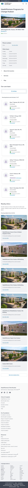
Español (2, 465)
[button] (25, 1)
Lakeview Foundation (5, 420)
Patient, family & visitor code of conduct (9, 446)
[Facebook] (4, 392)
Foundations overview (5, 414)
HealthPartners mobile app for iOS (8, 456)
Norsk (21, 476)
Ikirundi (21, 474)
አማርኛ (11, 469)
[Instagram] (7, 392)
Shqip (11, 478)
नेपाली (20, 469)
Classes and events (5, 438)
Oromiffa (11, 468)
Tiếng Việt (3, 468)
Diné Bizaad (22, 473)
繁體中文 (2, 469)
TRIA (2, 408)
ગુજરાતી (21, 465)
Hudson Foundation (5, 424)
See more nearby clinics (14, 375)
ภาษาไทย (21, 470)
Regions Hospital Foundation (7, 418)
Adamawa (2, 473)
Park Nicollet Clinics (5, 400)
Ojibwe (21, 478)
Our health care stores (5, 444)
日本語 (11, 475)
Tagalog (11, 465)
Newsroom (3, 450)
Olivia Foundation (4, 430)
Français (2, 478)
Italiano (21, 468)
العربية (2, 476)
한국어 (2, 479)
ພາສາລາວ (2, 474)
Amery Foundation (5, 422)
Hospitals (3, 406)
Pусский (2, 470)
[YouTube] (10, 392)
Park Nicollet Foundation (6, 416)
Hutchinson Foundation (6, 428)
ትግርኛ (21, 479)
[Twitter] (2, 392)
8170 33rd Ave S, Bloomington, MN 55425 (9, 389)
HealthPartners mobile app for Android (9, 454)
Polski (11, 474)
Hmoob (2, 467)
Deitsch (2, 475)
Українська (12, 467)
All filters (15, 91)
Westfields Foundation (5, 426)
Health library (3, 442)
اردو (20, 467)
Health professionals (5, 440)
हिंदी (10, 476)
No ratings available (13, 106)
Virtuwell (3, 402)
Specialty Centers (4, 404)
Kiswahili (21, 475)
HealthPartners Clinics (5, 398)
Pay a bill (2, 448)
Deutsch (11, 473)
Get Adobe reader (4, 452)
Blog (2, 436)
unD (11, 470)
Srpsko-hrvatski (13, 479)
